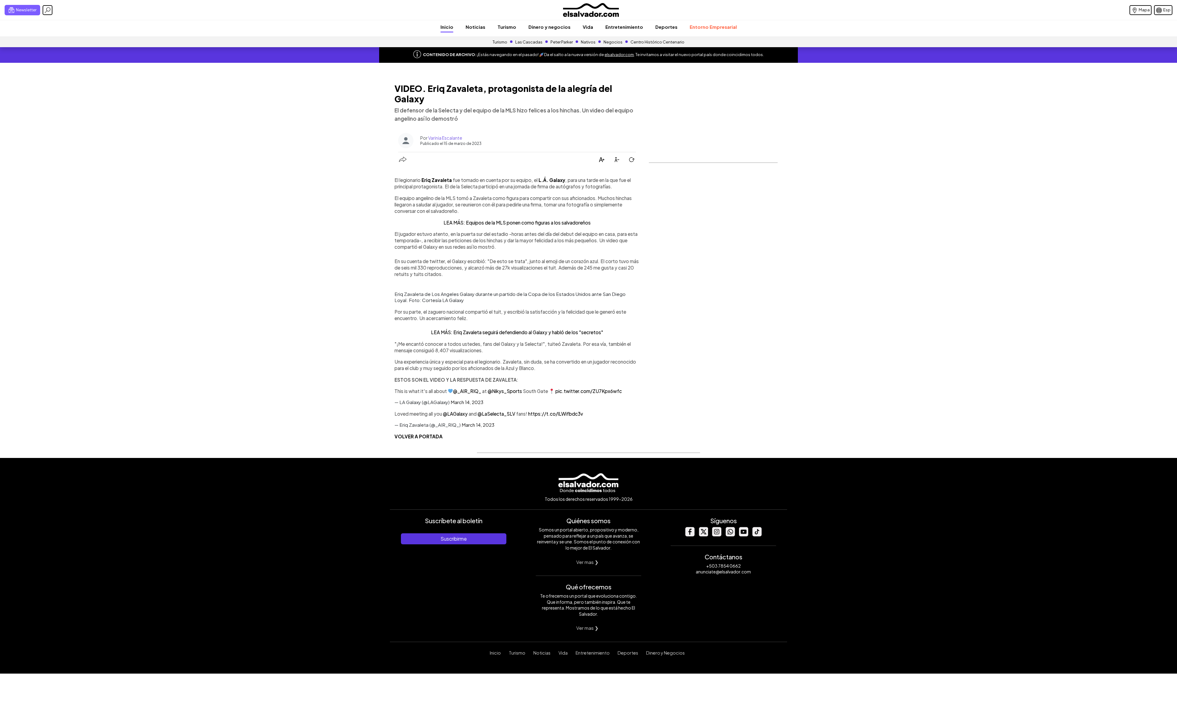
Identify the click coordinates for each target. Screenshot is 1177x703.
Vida (588, 27)
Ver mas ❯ (587, 562)
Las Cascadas (529, 42)
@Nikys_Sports (505, 391)
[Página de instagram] (717, 535)
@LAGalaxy (455, 414)
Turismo (506, 27)
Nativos (588, 42)
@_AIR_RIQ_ (467, 391)
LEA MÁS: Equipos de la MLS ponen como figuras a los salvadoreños (517, 222)
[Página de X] (703, 535)
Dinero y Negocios (665, 653)
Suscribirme (453, 538)
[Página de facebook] (690, 535)
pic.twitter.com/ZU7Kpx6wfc (588, 391)
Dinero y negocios (549, 27)
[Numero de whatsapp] (730, 535)
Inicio (446, 27)
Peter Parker (561, 42)
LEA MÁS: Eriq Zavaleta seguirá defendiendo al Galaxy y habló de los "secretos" (517, 332)
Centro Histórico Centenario (657, 42)
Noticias (475, 27)
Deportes (666, 27)
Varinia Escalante (445, 138)
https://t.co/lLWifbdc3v (555, 414)
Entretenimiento (624, 27)
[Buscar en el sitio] (47, 10)
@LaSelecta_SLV (496, 414)
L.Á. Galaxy (552, 180)
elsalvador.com (619, 54)
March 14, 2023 (467, 402)
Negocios (613, 42)
